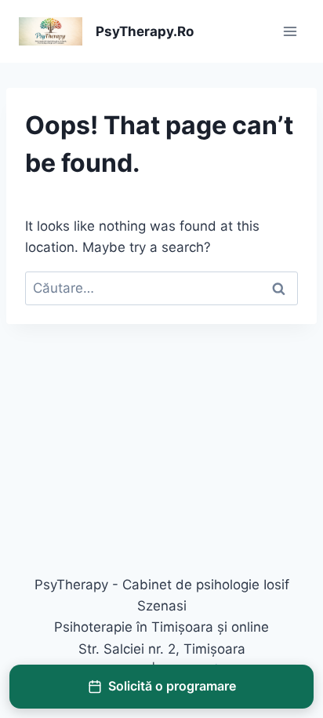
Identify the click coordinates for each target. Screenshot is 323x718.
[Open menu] (289, 31)
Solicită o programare (172, 686)
